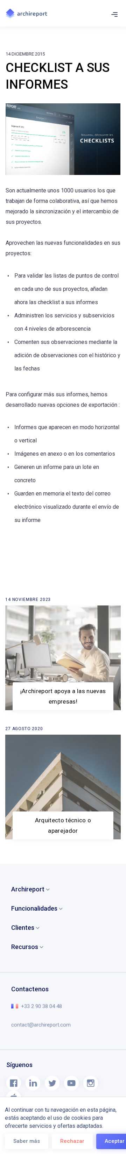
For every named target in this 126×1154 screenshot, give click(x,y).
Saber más (26, 1141)
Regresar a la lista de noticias (47, 600)
